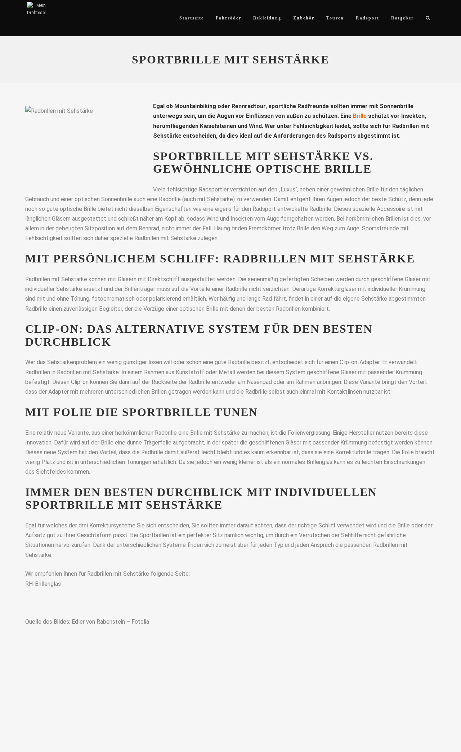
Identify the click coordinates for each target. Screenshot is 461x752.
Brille (360, 115)
